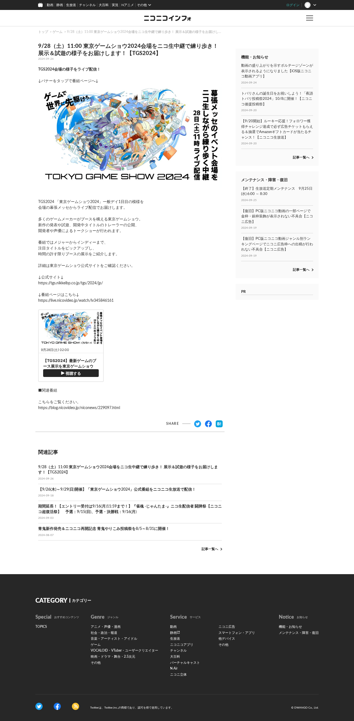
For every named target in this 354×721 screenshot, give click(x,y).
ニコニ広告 (226, 626)
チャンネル (87, 5)
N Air (174, 668)
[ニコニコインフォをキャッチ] (75, 706)
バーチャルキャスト (185, 662)
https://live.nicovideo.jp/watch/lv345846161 (76, 301)
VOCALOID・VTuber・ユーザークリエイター (124, 650)
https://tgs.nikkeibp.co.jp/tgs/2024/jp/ (70, 283)
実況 (115, 5)
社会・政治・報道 (104, 632)
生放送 (71, 5)
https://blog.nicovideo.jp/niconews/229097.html (79, 408)
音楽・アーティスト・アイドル (114, 638)
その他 (96, 662)
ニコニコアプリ (181, 644)
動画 (50, 5)
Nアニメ (127, 5)
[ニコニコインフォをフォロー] (39, 706)
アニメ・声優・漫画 (106, 626)
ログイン (293, 5)
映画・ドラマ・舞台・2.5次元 (113, 656)
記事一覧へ (210, 549)
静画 (59, 5)
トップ (43, 31)
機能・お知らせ (290, 626)
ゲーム (58, 31)
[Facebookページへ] (57, 706)
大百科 (104, 5)
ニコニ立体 (178, 674)
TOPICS (41, 626)
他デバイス (226, 638)
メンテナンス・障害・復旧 (299, 632)
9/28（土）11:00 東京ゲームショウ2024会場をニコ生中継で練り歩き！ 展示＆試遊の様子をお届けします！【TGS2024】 (158, 31)
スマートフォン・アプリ (236, 632)
